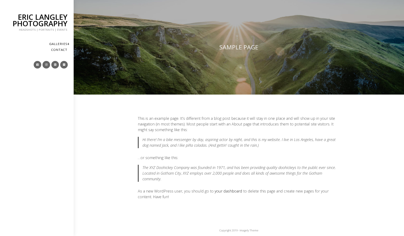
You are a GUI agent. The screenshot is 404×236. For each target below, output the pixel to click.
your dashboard (228, 191)
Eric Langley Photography (40, 22)
